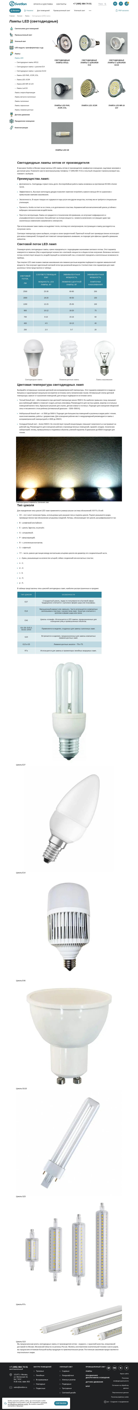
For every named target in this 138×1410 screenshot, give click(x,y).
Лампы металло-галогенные (25, 97)
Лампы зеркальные (22, 105)
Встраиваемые (42, 1380)
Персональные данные (120, 1392)
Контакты (61, 4)
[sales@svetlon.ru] (115, 4)
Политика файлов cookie (120, 1397)
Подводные (66, 1384)
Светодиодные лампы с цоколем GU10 (31, 71)
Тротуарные (67, 1388)
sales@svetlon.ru (20, 1387)
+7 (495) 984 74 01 (82, 3)
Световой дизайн (69, 1393)
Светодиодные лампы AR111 (27, 62)
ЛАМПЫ (89, 1371)
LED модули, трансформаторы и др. (29, 48)
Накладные (40, 1384)
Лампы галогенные (22, 101)
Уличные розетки (68, 1380)
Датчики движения (22, 115)
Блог (88, 1386)
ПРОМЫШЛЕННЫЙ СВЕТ (96, 1367)
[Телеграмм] (126, 1368)
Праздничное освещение (24, 121)
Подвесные (40, 1388)
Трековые (40, 1371)
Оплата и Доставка (43, 4)
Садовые (65, 1371)
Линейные (40, 1375)
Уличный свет (79, 10)
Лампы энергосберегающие (25, 92)
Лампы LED (19, 58)
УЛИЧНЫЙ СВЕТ (66, 1367)
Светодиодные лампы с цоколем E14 (31, 67)
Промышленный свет (61, 10)
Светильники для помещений (26, 28)
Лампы (17, 54)
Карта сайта (124, 1373)
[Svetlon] (18, 3)
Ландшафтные (68, 1375)
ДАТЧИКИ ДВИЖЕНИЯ (94, 1382)
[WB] (114, 1368)
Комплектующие (21, 128)
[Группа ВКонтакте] (120, 1368)
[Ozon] (109, 1368)
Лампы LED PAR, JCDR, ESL (27, 75)
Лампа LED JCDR (23, 80)
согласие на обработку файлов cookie (27, 1403)
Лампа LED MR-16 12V (25, 84)
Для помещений (43, 10)
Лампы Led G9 (22, 88)
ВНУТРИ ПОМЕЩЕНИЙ (42, 1367)
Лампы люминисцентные (24, 110)
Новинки (30, 10)
